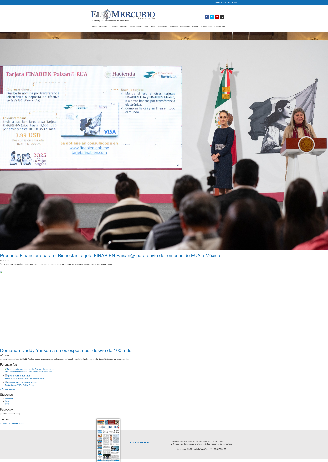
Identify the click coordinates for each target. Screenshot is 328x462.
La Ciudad (103, 27)
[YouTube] (217, 17)
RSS (7, 403)
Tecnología (185, 27)
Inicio (94, 27)
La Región (113, 27)
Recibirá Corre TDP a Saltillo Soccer (19, 385)
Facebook (9, 398)
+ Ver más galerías (7, 389)
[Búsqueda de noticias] (222, 17)
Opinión (195, 27)
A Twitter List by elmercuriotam (12, 423)
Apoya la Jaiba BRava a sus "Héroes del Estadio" (25, 378)
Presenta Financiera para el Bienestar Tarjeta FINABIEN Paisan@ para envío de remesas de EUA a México (110, 255)
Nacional (124, 27)
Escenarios (162, 27)
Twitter (8, 401)
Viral (147, 27)
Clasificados (206, 27)
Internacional (136, 27)
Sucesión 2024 (219, 27)
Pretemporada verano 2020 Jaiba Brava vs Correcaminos (28, 371)
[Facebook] (207, 17)
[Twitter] (212, 17)
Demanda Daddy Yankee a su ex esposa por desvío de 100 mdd (66, 350)
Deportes (174, 27)
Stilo (153, 27)
